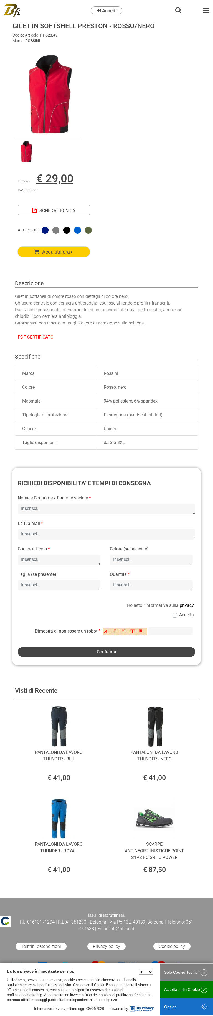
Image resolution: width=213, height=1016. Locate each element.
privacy (187, 605)
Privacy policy (106, 946)
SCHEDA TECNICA (57, 210)
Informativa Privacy (49, 1009)
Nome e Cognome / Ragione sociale (54, 498)
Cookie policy (172, 946)
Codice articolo (34, 548)
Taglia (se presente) (37, 574)
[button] (48, 134)
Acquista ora (56, 252)
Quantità (120, 574)
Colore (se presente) (129, 548)
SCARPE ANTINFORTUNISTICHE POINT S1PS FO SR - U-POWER (154, 851)
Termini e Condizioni (41, 946)
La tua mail (30, 523)
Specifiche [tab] (27, 356)
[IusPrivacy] (141, 1008)
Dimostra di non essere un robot (67, 631)
